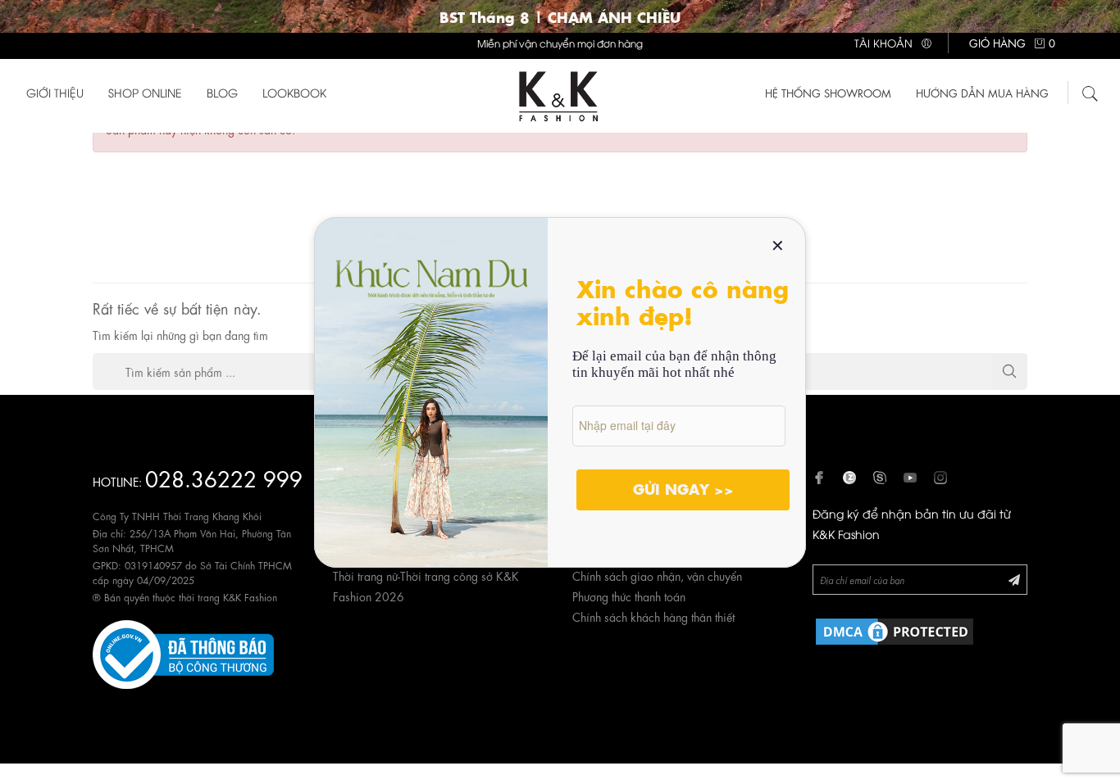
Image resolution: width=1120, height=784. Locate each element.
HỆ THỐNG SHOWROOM (828, 92)
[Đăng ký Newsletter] (1014, 578)
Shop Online (145, 92)
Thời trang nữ (365, 575)
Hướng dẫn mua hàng (982, 92)
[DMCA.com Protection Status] (895, 628)
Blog (222, 92)
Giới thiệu (55, 92)
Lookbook (294, 92)
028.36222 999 (224, 477)
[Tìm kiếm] (1090, 91)
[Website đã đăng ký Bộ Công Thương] (183, 651)
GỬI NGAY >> (683, 488)
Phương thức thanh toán (628, 595)
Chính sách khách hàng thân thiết (653, 616)
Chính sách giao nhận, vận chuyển (657, 575)
